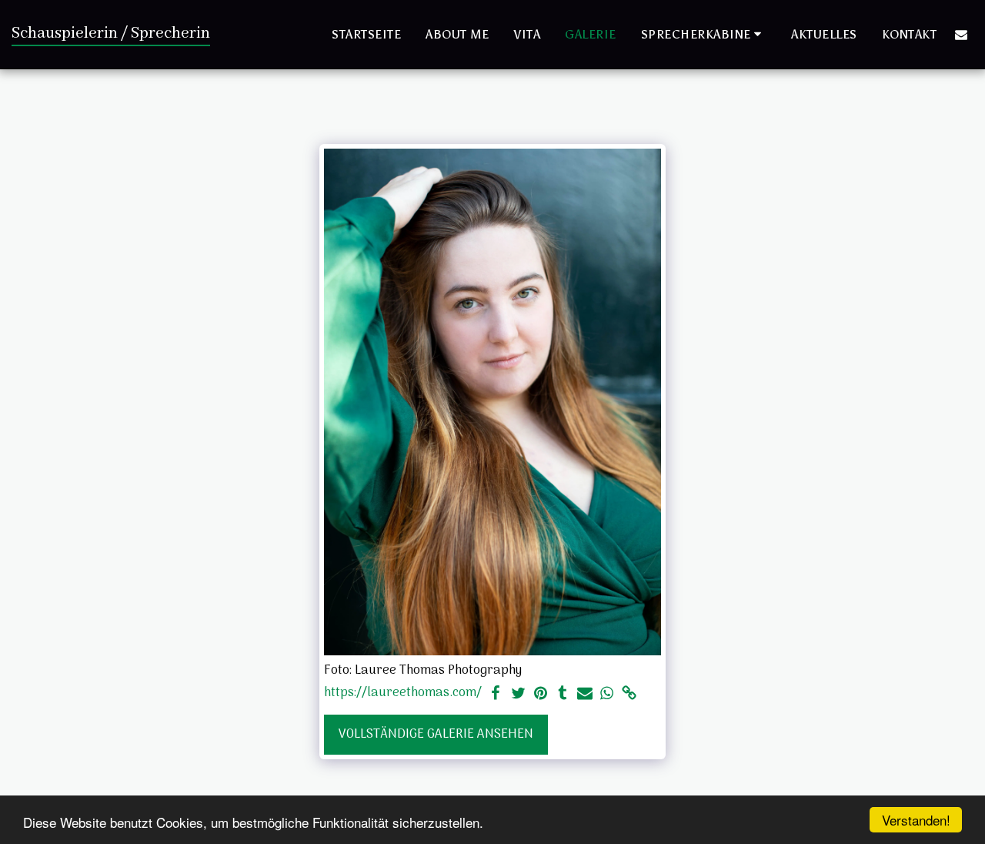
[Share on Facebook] (496, 694)
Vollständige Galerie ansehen (436, 734)
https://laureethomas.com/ (403, 694)
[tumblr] (563, 694)
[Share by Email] (585, 694)
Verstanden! (916, 819)
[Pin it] (541, 694)
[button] (704, 34)
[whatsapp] (607, 694)
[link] (629, 694)
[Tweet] (518, 694)
